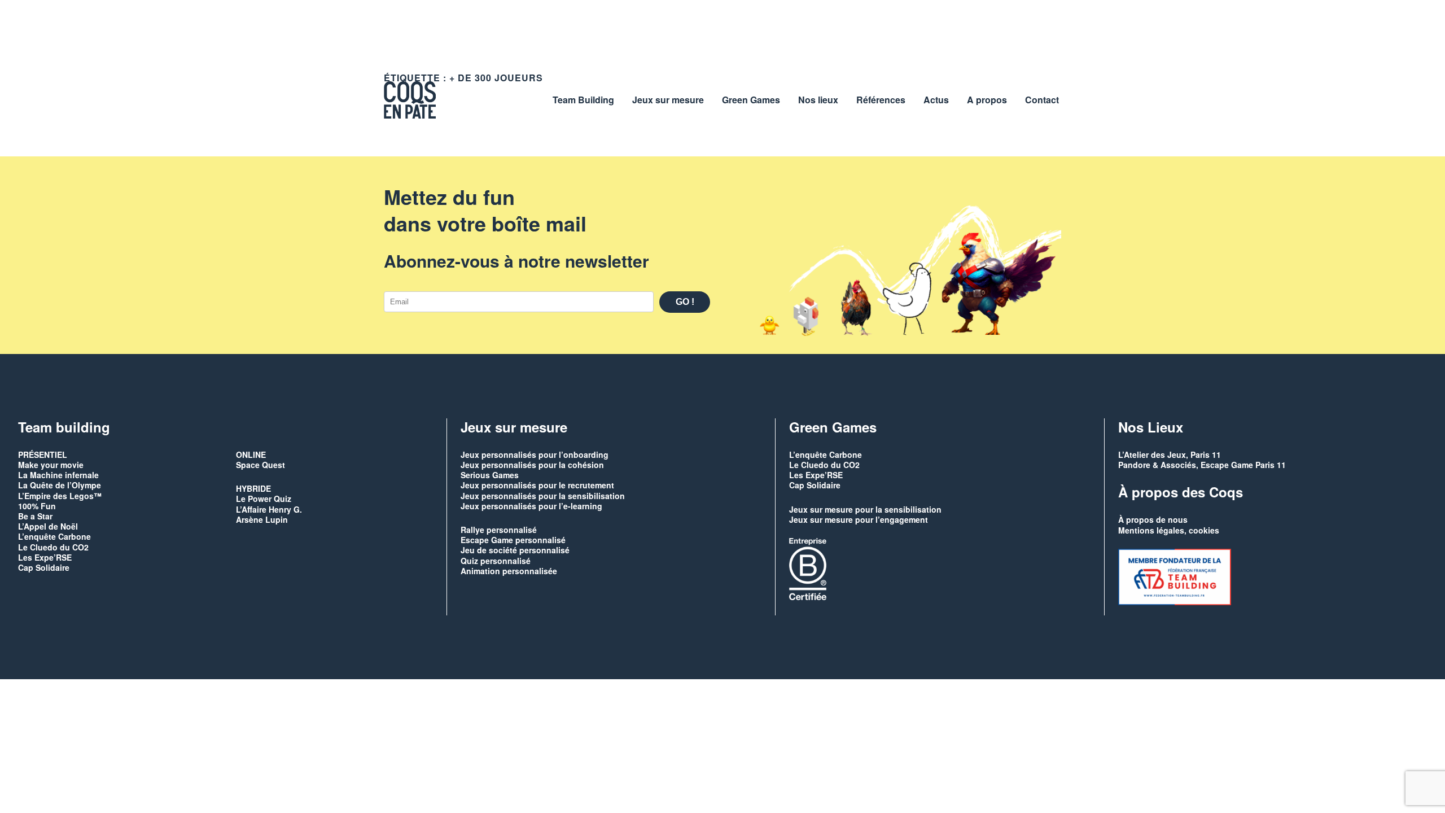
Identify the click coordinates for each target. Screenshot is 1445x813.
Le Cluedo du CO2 (53, 547)
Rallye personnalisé (499, 529)
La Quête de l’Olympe (59, 485)
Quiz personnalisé (496, 560)
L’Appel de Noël (48, 526)
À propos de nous (1153, 519)
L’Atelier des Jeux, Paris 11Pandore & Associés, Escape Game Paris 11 (1202, 459)
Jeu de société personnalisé (515, 550)
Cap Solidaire (43, 567)
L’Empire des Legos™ (60, 495)
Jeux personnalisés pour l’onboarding (534, 454)
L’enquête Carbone (54, 536)
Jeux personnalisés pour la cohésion (532, 464)
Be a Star (35, 516)
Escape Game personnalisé (513, 539)
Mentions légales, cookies (1168, 530)
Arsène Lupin (262, 519)
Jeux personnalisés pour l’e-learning (531, 506)
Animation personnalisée (509, 570)
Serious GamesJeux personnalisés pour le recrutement (537, 480)
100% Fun (37, 506)
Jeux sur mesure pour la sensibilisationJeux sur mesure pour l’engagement (865, 514)
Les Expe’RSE (45, 557)
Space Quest (260, 464)
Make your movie (51, 464)
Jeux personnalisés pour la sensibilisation (543, 495)
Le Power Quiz (263, 498)
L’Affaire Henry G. (269, 509)
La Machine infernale (58, 474)
